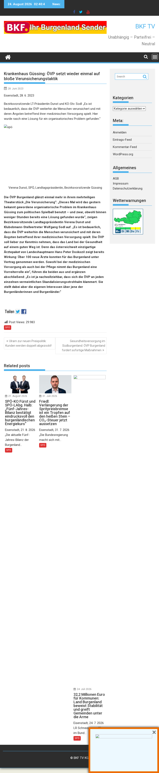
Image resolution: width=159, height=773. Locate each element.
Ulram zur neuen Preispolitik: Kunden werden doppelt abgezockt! (28, 343)
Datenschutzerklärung (127, 188)
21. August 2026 (17, 396)
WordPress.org (123, 154)
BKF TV (145, 26)
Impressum (120, 183)
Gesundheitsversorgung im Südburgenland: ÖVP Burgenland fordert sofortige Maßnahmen (83, 345)
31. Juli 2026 (49, 396)
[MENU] (155, 57)
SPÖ (7, 327)
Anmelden (119, 132)
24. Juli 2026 (84, 689)
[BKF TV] (7, 56)
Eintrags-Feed (122, 140)
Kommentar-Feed (125, 147)
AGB (116, 178)
